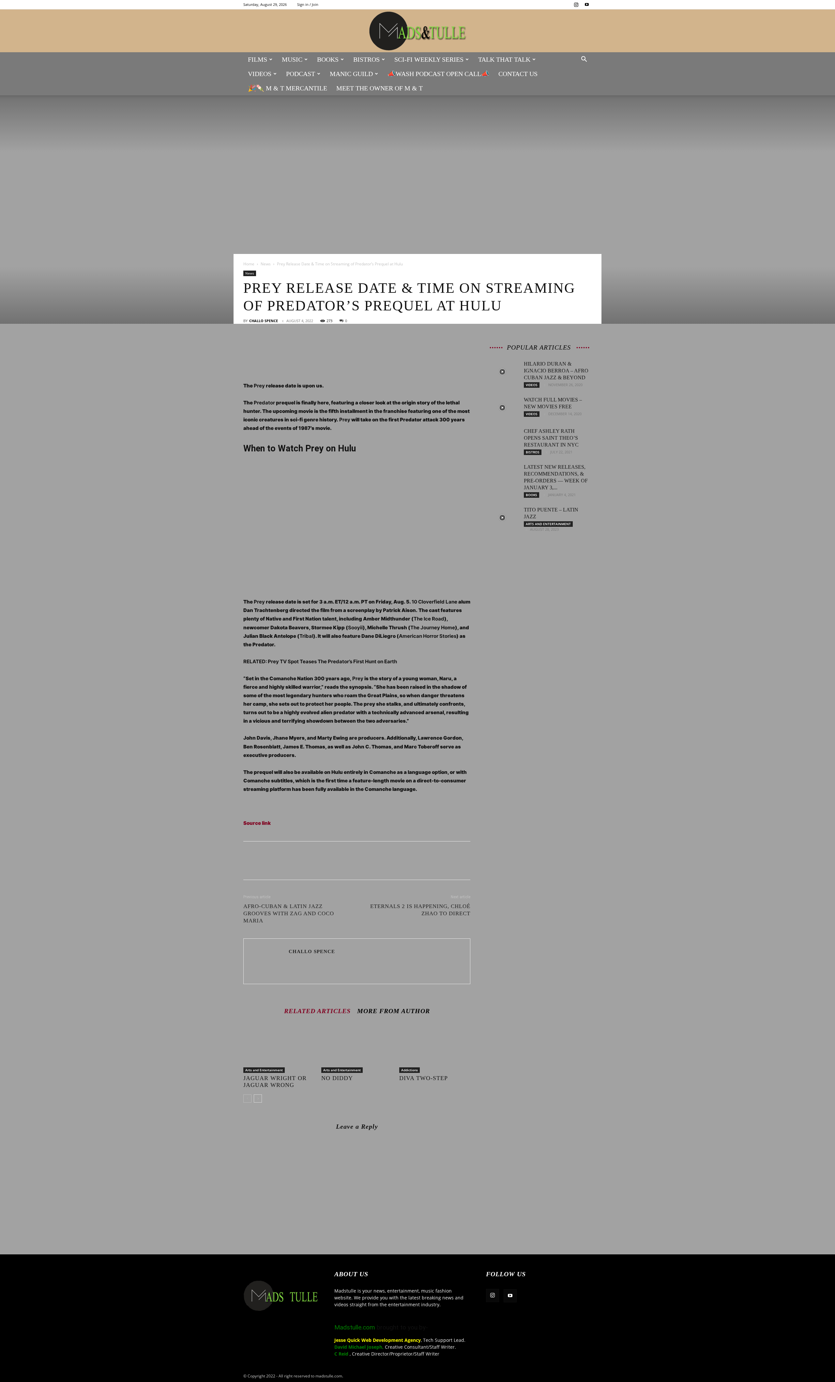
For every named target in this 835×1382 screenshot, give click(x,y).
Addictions (409, 1070)
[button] (584, 60)
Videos (259, 73)
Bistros (366, 59)
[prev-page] (247, 1098)
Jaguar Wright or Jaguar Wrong (275, 1081)
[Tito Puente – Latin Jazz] (502, 517)
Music (292, 59)
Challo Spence (263, 320)
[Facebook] (249, 346)
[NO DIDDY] (356, 1048)
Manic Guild (351, 73)
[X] (264, 346)
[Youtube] (587, 4)
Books (328, 59)
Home (248, 264)
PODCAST (300, 73)
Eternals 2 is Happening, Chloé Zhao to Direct (420, 910)
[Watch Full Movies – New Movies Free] (502, 407)
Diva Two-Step (423, 1078)
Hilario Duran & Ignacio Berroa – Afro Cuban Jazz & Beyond (556, 370)
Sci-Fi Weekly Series (428, 59)
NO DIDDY (337, 1078)
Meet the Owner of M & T (379, 88)
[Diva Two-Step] (434, 1048)
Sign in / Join (307, 4)
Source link (257, 823)
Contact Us (518, 73)
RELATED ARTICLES (317, 1010)
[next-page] (258, 1098)
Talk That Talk (504, 59)
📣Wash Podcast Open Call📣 (438, 73)
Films (257, 59)
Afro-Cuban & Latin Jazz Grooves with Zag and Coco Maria (288, 913)
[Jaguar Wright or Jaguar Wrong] (278, 1048)
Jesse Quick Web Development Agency (377, 1340)
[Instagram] (576, 4)
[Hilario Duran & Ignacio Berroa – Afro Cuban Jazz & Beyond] (502, 371)
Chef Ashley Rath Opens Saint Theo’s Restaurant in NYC (551, 438)
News (266, 264)
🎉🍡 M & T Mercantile (287, 88)
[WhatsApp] (294, 346)
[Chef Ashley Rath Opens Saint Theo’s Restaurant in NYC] (502, 439)
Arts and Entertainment (264, 1070)
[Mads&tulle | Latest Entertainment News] (417, 31)
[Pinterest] (279, 346)
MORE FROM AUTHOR (393, 1010)
